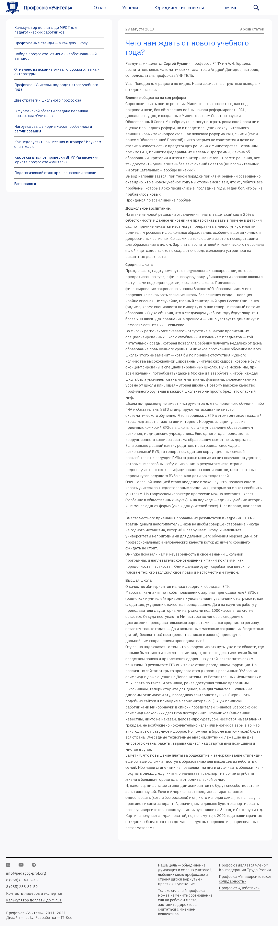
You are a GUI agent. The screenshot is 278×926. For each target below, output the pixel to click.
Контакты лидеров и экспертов (34, 893)
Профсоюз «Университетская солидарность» (245, 879)
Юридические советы (179, 7)
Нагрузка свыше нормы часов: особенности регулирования (53, 128)
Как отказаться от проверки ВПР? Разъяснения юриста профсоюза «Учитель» (56, 159)
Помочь (228, 7)
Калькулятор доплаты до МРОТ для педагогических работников (45, 30)
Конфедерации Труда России (245, 870)
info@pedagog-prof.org (26, 873)
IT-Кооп (67, 917)
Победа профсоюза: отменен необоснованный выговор (55, 56)
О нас (100, 7)
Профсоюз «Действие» (239, 888)
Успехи (130, 7)
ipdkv (28, 917)
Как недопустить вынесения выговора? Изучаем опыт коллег (57, 144)
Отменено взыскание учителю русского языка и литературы (57, 71)
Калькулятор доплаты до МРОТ (34, 900)
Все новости (25, 183)
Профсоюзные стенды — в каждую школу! (51, 43)
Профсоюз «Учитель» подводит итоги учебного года (56, 87)
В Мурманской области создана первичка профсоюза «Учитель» (51, 113)
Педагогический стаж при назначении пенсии (55, 172)
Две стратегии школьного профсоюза (47, 100)
